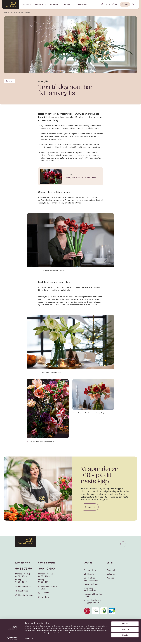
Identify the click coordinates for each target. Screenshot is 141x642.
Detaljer (27, 638)
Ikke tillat (125, 635)
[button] (123, 544)
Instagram (111, 574)
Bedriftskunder (82, 4)
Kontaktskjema (24, 586)
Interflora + (46, 597)
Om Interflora (90, 570)
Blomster (26, 4)
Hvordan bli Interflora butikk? (93, 595)
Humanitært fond (91, 584)
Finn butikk (23, 591)
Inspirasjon (54, 4)
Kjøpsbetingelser (25, 595)
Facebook (111, 570)
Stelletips (67, 4)
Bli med (88, 507)
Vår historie (89, 574)
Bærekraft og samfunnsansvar (91, 579)
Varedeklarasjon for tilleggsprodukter (92, 601)
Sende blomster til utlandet (49, 587)
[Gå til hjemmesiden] (10, 4)
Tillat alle (125, 624)
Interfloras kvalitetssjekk (90, 589)
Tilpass (124, 629)
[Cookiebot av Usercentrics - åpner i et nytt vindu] (12, 638)
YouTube (110, 578)
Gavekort (45, 593)
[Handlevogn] (133, 4)
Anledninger (39, 4)
